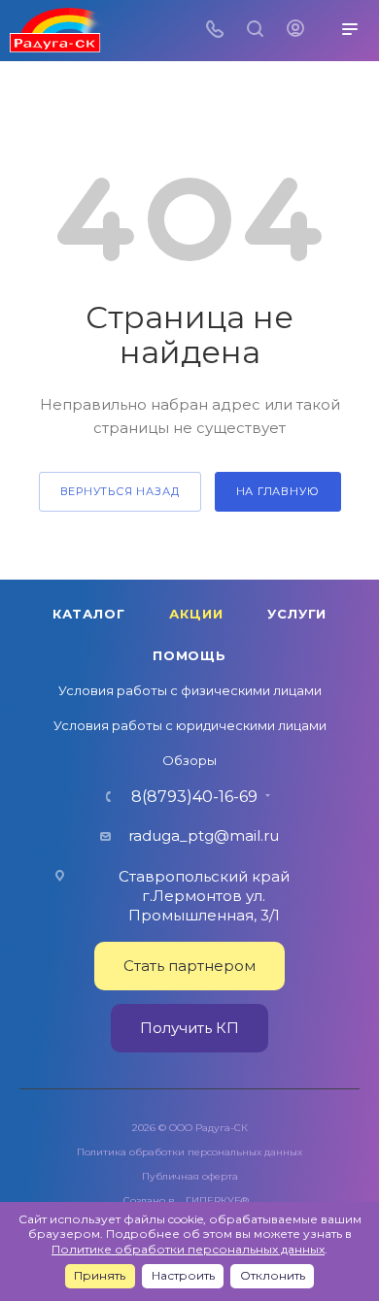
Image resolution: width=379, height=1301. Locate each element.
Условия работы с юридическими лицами (190, 725)
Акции (196, 613)
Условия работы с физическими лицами (190, 690)
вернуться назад (120, 491)
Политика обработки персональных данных (189, 1152)
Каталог (88, 613)
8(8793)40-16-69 (194, 797)
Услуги (297, 613)
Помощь (189, 655)
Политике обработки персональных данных (188, 1249)
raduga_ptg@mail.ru (203, 835)
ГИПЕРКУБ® (217, 1200)
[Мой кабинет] (295, 30)
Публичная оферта (190, 1176)
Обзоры (189, 760)
